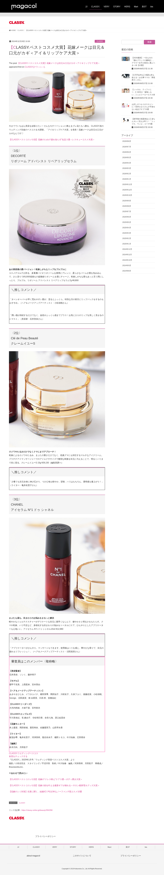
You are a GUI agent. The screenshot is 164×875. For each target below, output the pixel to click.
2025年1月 (126, 244)
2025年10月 (127, 195)
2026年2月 (126, 174)
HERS (91, 847)
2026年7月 (126, 147)
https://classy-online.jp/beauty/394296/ (37, 810)
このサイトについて (82, 856)
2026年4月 (126, 163)
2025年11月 (127, 190)
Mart (109, 847)
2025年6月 (126, 217)
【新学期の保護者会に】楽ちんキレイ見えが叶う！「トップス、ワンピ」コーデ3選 (143, 121)
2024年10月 (127, 260)
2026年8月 (126, 141)
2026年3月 (126, 168)
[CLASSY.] (28, 22)
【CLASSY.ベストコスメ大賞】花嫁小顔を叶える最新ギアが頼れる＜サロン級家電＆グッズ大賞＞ (54, 785)
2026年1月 (126, 179)
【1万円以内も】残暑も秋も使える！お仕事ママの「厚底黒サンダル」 (143, 77)
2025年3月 (126, 233)
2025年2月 (126, 238)
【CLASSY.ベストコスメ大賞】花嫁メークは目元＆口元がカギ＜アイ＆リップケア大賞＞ (58, 63)
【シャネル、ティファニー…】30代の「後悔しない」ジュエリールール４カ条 (143, 92)
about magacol (33, 856)
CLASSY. (100, 41)
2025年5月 (126, 222)
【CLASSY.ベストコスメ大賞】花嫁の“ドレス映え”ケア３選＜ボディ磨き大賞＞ (45, 779)
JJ (18, 847)
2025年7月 (126, 211)
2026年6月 (126, 152)
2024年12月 (127, 249)
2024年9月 (126, 265)
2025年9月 (126, 201)
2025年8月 (126, 206)
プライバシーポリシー (45, 836)
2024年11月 (127, 254)
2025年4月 (126, 228)
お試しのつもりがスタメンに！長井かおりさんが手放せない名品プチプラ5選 (143, 106)
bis (146, 847)
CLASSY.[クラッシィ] (35, 67)
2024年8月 (126, 271)
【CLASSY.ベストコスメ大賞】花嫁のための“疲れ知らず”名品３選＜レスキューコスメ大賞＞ (52, 139)
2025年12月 (127, 184)
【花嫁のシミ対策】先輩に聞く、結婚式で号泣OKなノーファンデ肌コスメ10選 (45, 792)
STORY (73, 847)
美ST (128, 847)
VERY (54, 847)
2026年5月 (126, 157)
